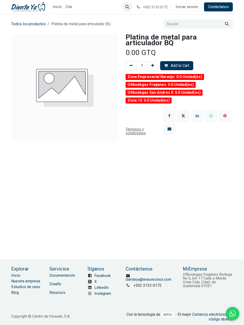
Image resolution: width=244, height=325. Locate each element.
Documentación (62, 275)
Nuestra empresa (25, 281)
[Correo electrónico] (169, 128)
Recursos (57, 292)
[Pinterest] (225, 115)
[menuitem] (57, 7)
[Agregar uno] (152, 65)
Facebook (102, 275)
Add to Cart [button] (179, 65)
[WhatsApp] (211, 115)
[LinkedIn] (197, 115)
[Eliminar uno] (131, 65)
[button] (127, 7)
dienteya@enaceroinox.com (148, 279)
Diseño (55, 284)
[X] (183, 115)
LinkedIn (101, 287)
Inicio (15, 275)
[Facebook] (169, 115)
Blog (15, 292)
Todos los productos (28, 24)
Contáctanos (218, 7)
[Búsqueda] (227, 24)
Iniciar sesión (187, 7)
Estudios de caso (25, 287)
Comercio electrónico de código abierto (212, 316)
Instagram (102, 293)
